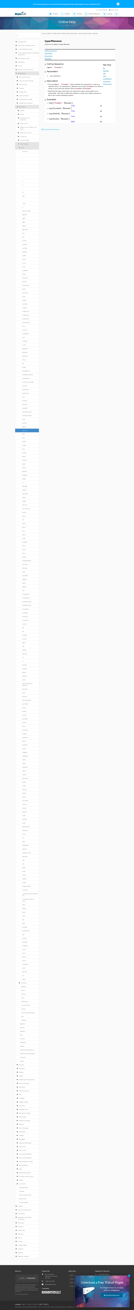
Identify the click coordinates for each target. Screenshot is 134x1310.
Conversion (23, 136)
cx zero (24, 345)
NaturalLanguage (23, 1128)
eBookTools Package (24, 1113)
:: (22, 173)
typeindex (24, 942)
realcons (24, 804)
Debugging (22, 1139)
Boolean (22, 1027)
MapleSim (20, 1252)
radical (24, 771)
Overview (25, 151)
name (23, 572)
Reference (20, 1234)
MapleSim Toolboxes (23, 1256)
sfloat (23, 841)
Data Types (22, 107)
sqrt (23, 860)
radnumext (25, 778)
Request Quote (114, 10)
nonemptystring (26, 601)
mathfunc (24, 542)
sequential (25, 830)
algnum (24, 226)
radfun (24, 763)
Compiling (21, 1098)
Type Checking (24, 144)
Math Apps (21, 1223)
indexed (24, 490)
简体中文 (46, 1304)
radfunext (25, 767)
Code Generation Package (26, 81)
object (24, 642)
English (23, 1304)
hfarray (24, 467)
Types (22, 147)
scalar (24, 823)
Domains (21, 1064)
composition (25, 319)
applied (24, 255)
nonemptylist (25, 594)
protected (25, 737)
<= (23, 181)
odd (23, 646)
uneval (24, 949)
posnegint (25, 719)
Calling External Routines (26, 103)
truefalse (24, 927)
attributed (25, 278)
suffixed (24, 879)
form (23, 449)
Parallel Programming (25, 1172)
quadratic (24, 745)
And (23, 233)
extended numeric (27, 412)
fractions (22, 1038)
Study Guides (21, 1230)
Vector (24, 957)
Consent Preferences (61, 1307)
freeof (24, 456)
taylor (24, 912)
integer (24, 501)
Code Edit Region (23, 1187)
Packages (21, 88)
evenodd (24, 404)
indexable (24, 486)
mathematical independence (27, 1053)
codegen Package (23, 1102)
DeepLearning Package (25, 1143)
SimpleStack (25, 845)
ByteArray (25, 293)
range (23, 786)
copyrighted (25, 333)
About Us (18, 1271)
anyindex (24, 244)
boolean (24, 281)
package (24, 665)
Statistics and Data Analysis (25, 69)
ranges (22, 1061)
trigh (23, 923)
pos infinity (25, 704)
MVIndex (24, 568)
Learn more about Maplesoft (21, 1294)
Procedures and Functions (26, 1176)
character (25, 304)
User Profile (22, 1184)
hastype (23, 994)
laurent (24, 512)
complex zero (25, 311)
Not (23, 627)
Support (49, 33)
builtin (24, 289)
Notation (21, 1124)
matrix (24, 549)
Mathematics (21, 62)
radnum (24, 774)
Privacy (53, 1307)
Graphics (20, 1206)
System (20, 1237)
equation (24, 386)
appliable (24, 252)
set (23, 838)
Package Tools (23, 92)
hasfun (23, 990)
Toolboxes (20, 1249)
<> (23, 185)
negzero (24, 586)
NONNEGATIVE (26, 605)
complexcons (25, 315)
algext (23, 218)
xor (23, 975)
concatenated (26, 322)
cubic (23, 337)
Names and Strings (24, 1083)
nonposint (25, 616)
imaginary (25, 475)
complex (24, 307)
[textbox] (61, 103)
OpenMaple (22, 1131)
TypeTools (24, 983)
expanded (24, 408)
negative (24, 579)
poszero (24, 722)
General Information (24, 77)
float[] (23, 441)
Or (23, 657)
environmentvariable (28, 382)
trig (23, 919)
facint (23, 419)
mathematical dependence (27, 1050)
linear (23, 516)
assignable (25, 270)
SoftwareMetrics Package (26, 1161)
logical (24, 534)
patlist (24, 680)
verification (25, 964)
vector (24, 960)
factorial (24, 423)
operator (24, 653)
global (23, 464)
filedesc (24, 426)
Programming (21, 73)
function (24, 460)
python (24, 741)
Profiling (21, 1135)
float (23, 438)
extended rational (27, 415)
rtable (23, 815)
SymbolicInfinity (26, 886)
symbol (24, 882)
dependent (25, 348)
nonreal (24, 624)
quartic (24, 748)
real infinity (25, 800)
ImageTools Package (24, 1120)
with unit (24, 971)
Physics (20, 66)
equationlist (25, 389)
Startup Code (22, 1198)
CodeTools (22, 1105)
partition (24, 668)
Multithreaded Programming (26, 1079)
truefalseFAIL (26, 931)
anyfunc (24, 240)
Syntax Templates (23, 1202)
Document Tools (23, 1109)
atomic (24, 274)
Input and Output (24, 95)
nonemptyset (26, 598)
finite (23, 434)
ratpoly (24, 793)
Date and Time (23, 84)
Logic (20, 1169)
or (23, 661)
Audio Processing (23, 1091)
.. (22, 170)
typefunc (24, 938)
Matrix (24, 546)
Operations (22, 1087)
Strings (22, 114)
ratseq (24, 797)
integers (22, 1046)
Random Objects (23, 1165)
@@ (23, 196)
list (23, 519)
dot (23, 363)
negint (24, 583)
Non (23, 590)
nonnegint (25, 613)
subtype (23, 1009)
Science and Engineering (24, 1210)
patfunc (24, 672)
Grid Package (22, 1117)
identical (24, 471)
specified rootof (26, 852)
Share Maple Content (24, 58)
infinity (24, 497)
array (23, 266)
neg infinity (25, 575)
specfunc (24, 849)
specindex (25, 856)
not (23, 631)
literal (23, 527)
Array (23, 263)
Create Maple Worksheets (25, 49)
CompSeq (21, 1191)
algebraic (24, 214)
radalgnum (25, 756)
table (23, 904)
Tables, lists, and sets (26, 133)
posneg (24, 715)
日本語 (40, 1304)
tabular (24, 908)
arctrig (24, 259)
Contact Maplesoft (102, 10)
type (23, 934)
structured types (25, 1005)
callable (24, 300)
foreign (24, 445)
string (23, 871)
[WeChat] (59, 1292)
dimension (25, 356)
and (23, 237)
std (23, 864)
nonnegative (25, 609)
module (24, 557)
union (23, 953)
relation (24, 808)
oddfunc (24, 650)
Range (24, 782)
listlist (24, 523)
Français (29, 1304)
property (24, 733)
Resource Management (25, 1158)
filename (24, 430)
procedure (25, 730)
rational (24, 789)
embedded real (26, 378)
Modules (21, 1072)
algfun (24, 222)
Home (44, 33)
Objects (21, 1076)
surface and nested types (28, 1012)
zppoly (24, 979)
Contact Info (46, 1271)
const (23, 326)
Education (20, 1226)
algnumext (25, 229)
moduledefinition (26, 560)
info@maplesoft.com (50, 1284)
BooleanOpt (25, 285)
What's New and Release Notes (26, 45)
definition (23, 986)
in (22, 482)
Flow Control (22, 1150)
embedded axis (26, 371)
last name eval (26, 508)
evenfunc (24, 400)
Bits (20, 1094)
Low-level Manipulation (25, 1154)
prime (23, 726)
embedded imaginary (27, 374)
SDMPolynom (26, 826)
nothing (24, 635)
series (24, 834)
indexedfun (25, 493)
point (23, 692)
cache (23, 296)
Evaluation (22, 1068)
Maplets (21, 1180)
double (24, 367)
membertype (24, 1001)
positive (24, 711)
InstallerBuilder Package (25, 99)
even (23, 397)
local (23, 531)
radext (24, 759)
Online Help (56, 33)
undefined (25, 945)
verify (23, 968)
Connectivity (21, 1213)
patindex (24, 676)
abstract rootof (26, 211)
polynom (24, 696)
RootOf (24, 812)
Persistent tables (24, 140)
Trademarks (70, 1307)
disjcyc (24, 359)
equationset (25, 393)
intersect (24, 505)
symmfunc (25, 890)
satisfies (24, 819)
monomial (25, 564)
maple (23, 538)
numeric (24, 639)
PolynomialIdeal (26, 700)
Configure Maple (22, 1245)
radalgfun (24, 752)
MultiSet (22, 110)
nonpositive (25, 620)
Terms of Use (46, 1307)
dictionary (25, 352)
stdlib (23, 867)
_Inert (24, 203)
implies (24, 479)
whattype (23, 1020)
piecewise (24, 689)
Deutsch (35, 1304)
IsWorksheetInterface (25, 1195)
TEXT (23, 916)
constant (24, 330)
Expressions (22, 1146)
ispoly (22, 998)
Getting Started (22, 41)
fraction (24, 453)
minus (24, 553)
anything (24, 248)
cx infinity (24, 341)
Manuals (20, 1241)
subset (24, 875)
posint (24, 707)
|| (22, 207)
